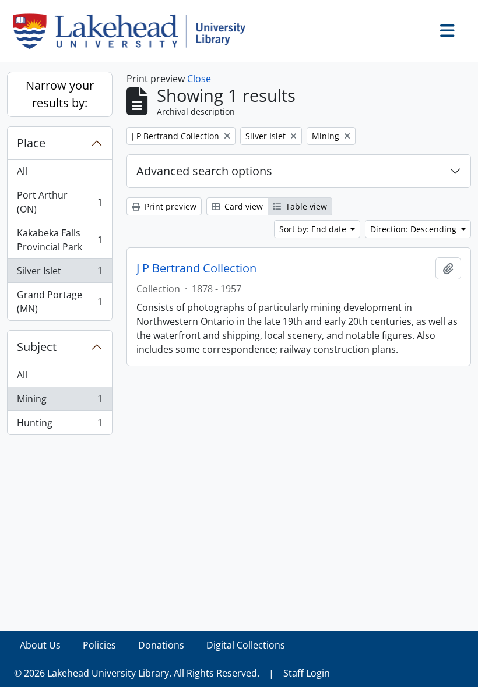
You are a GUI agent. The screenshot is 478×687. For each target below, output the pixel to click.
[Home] (134, 31)
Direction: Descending (414, 229)
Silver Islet (59, 273)
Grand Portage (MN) (59, 301)
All (22, 171)
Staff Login (306, 673)
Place (31, 143)
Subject (37, 347)
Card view (242, 206)
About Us (40, 645)
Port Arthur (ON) (59, 202)
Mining (59, 401)
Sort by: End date (314, 229)
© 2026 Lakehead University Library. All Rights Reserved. (136, 673)
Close (199, 78)
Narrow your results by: (60, 94)
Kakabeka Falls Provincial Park (59, 239)
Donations (161, 645)
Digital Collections (245, 645)
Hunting (59, 425)
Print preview (169, 206)
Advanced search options (204, 171)
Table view (305, 206)
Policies (99, 645)
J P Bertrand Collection (196, 268)
